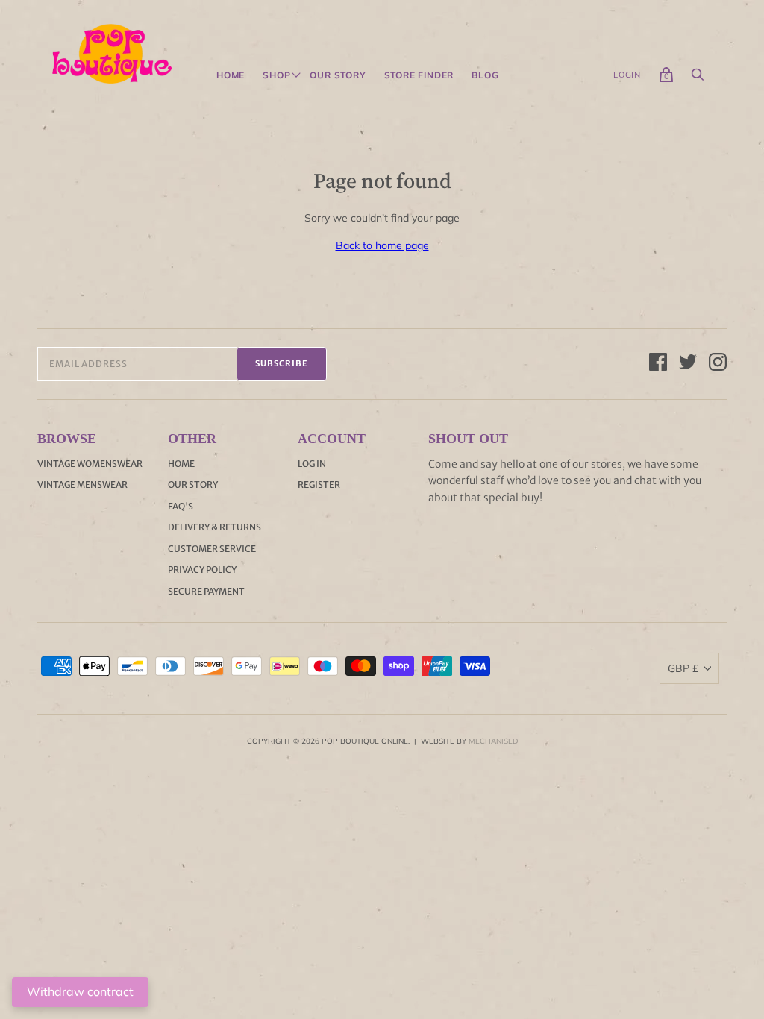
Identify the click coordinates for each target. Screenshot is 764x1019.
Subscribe (281, 363)
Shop (276, 75)
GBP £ (683, 668)
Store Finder (419, 75)
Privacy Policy (202, 569)
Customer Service (212, 548)
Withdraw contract (80, 991)
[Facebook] (658, 364)
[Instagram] (718, 364)
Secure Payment (206, 591)
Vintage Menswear (82, 484)
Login (627, 74)
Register (319, 484)
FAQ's (180, 506)
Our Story (338, 75)
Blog (485, 75)
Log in (312, 463)
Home (230, 75)
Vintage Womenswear (90, 463)
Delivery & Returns (214, 527)
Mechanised (493, 741)
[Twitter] (688, 364)
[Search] (697, 78)
